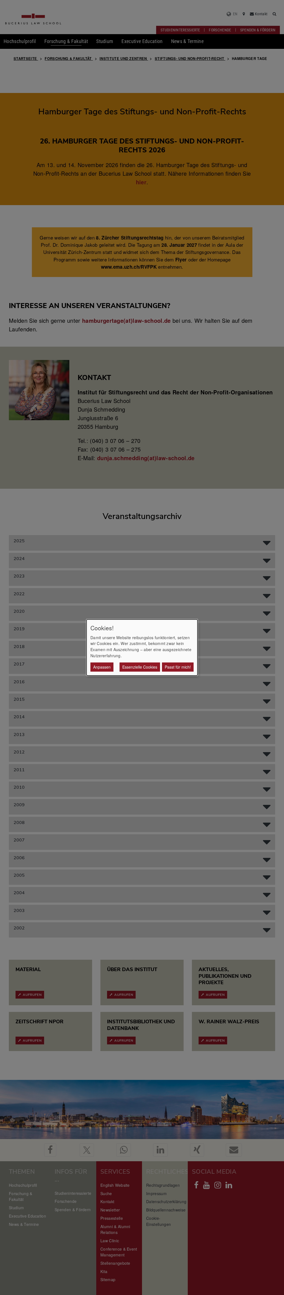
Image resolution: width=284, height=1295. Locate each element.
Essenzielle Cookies (139, 667)
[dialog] (142, 647)
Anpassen (102, 667)
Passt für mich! (178, 667)
